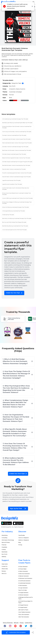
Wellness (4, 556)
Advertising (4, 535)
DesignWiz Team (17, 83)
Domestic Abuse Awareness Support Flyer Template (14, 154)
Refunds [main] (16, 622)
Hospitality (4, 547)
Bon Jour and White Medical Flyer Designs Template (14, 222)
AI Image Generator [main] (23, 592)
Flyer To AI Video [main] (22, 590)
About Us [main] (4, 573)
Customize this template (17, 632)
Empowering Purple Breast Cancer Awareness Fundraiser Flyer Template (16, 194)
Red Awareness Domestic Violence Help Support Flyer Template (17, 142)
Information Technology (8, 540)
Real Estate (4, 551)
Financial (4, 544)
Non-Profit (4, 554)
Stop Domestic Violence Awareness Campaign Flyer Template (16, 176)
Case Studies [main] (21, 535)
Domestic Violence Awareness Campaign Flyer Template (15, 146)
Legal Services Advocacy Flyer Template (11, 180)
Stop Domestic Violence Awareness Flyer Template (14, 169)
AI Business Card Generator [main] (25, 578)
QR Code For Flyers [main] (23, 609)
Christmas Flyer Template (8, 214)
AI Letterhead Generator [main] (24, 583)
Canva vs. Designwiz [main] (23, 537)
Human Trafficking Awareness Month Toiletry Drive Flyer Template (17, 198)
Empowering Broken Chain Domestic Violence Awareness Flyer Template (16, 127)
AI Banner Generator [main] (23, 576)
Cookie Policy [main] (28, 622)
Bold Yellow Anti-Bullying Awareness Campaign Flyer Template (16, 218)
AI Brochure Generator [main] (24, 573)
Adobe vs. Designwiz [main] (23, 540)
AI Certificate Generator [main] (24, 580)
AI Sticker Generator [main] (23, 594)
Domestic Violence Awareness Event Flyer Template (14, 135)
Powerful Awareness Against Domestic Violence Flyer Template (16, 172)
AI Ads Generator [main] (22, 585)
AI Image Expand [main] (22, 607)
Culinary (4, 549)
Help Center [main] (5, 564)
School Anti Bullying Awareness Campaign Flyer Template (15, 207)
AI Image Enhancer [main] (23, 605)
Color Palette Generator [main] (24, 612)
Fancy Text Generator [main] (23, 614)
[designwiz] (5, 626)
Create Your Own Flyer (13, 292)
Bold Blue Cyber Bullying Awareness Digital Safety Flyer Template (17, 122)
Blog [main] (19, 542)
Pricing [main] (20, 544)
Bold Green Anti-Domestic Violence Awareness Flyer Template (16, 150)
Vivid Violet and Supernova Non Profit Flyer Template (14, 229)
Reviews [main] (4, 571)
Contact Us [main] (4, 566)
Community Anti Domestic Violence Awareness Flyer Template (16, 131)
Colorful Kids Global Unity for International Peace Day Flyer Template (15, 189)
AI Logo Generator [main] (23, 587)
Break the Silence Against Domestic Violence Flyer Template (16, 157)
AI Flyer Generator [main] (23, 566)
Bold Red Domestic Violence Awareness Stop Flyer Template (16, 165)
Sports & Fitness (6, 542)
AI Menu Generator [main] (23, 571)
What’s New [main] (5, 568)
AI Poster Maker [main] (22, 568)
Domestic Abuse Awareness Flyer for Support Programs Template (17, 161)
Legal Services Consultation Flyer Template (12, 184)
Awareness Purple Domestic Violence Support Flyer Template (16, 139)
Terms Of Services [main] (8, 622)
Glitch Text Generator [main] (23, 616)
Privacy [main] (22, 622)
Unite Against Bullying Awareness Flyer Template (13, 210)
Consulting (4, 537)
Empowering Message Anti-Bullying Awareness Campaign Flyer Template (17, 203)
